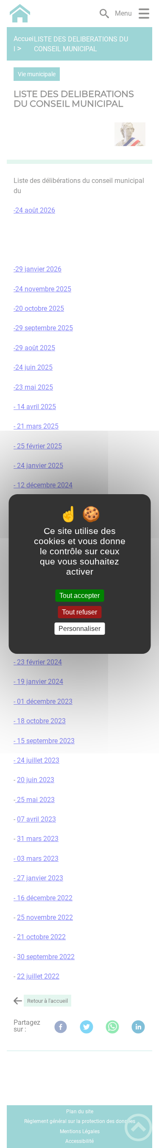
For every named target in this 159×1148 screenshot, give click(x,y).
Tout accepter (79, 595)
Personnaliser (79, 628)
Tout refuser (79, 612)
